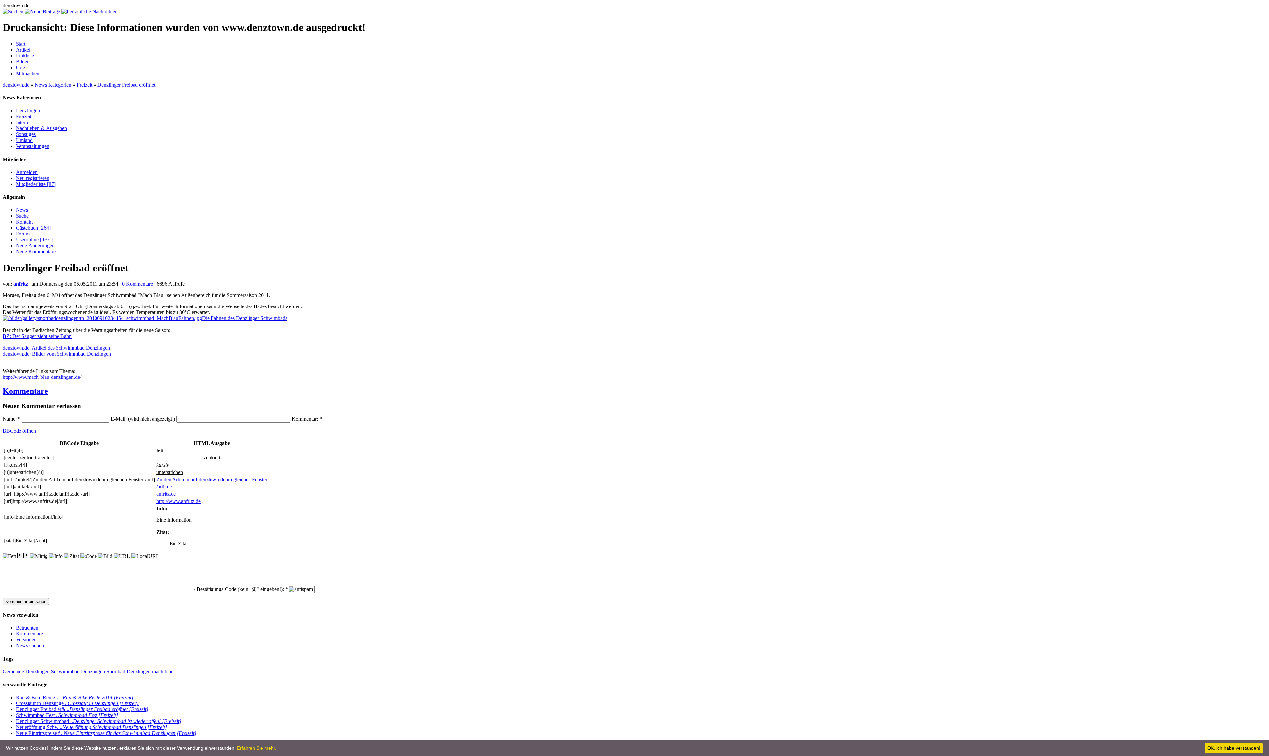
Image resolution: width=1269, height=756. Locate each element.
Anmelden (27, 172)
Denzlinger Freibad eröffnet (126, 85)
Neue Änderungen (35, 245)
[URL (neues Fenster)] (122, 556)
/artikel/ (164, 486)
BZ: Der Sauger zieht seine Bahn (37, 336)
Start (20, 44)
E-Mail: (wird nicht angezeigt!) (143, 419)
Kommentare (25, 391)
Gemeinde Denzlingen (26, 671)
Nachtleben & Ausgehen (41, 128)
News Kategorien (53, 85)
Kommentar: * (307, 419)
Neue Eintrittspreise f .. (106, 733)
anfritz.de (166, 494)
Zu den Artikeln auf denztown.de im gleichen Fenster (211, 479)
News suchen (30, 645)
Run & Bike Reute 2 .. (74, 697)
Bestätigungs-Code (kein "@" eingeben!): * (243, 589)
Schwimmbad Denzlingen (78, 671)
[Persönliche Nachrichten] (89, 11)
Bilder (22, 61)
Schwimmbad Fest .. (67, 715)
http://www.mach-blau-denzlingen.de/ (42, 377)
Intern (22, 122)
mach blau (162, 671)
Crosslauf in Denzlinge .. (77, 703)
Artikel (23, 50)
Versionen (26, 639)
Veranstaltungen (32, 146)
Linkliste (25, 55)
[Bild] (105, 556)
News (22, 210)
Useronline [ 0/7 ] (34, 239)
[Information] (56, 556)
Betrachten (27, 627)
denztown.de (16, 85)
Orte (20, 67)
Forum (23, 233)
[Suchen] (13, 11)
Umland (24, 140)
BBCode (19, 431)
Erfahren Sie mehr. (256, 748)
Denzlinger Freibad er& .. (82, 709)
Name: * (12, 419)
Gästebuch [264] (33, 228)
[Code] (88, 556)
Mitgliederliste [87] (36, 184)
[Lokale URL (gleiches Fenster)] (145, 556)
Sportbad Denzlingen (128, 671)
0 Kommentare (137, 284)
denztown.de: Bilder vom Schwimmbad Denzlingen (57, 354)
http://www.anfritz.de (178, 501)
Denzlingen (28, 110)
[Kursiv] (19, 555)
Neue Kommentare (36, 251)
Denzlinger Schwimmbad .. (98, 721)
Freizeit (84, 85)
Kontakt (24, 222)
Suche (22, 216)
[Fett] (9, 556)
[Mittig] (39, 556)
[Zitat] (71, 556)
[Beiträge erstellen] (42, 11)
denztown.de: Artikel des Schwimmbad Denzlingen (56, 348)
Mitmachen (27, 73)
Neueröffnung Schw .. (91, 727)
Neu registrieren (32, 178)
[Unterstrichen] (25, 555)
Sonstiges (26, 134)
